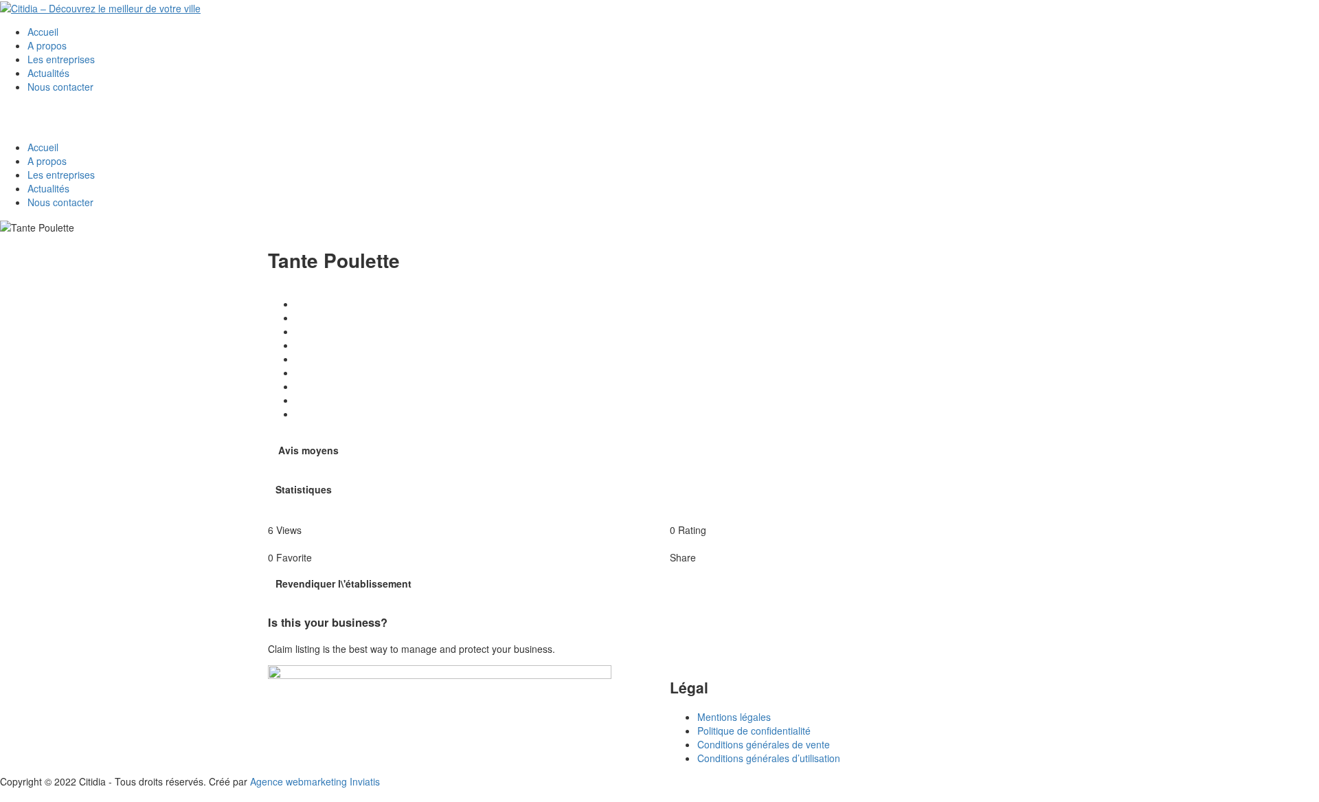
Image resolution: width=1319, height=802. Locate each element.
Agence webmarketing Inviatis (315, 781)
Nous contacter (60, 86)
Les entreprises (61, 59)
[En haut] (4, 795)
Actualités (48, 73)
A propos (47, 45)
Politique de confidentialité (754, 730)
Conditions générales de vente (763, 744)
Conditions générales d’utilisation (768, 758)
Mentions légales (734, 717)
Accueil (42, 31)
